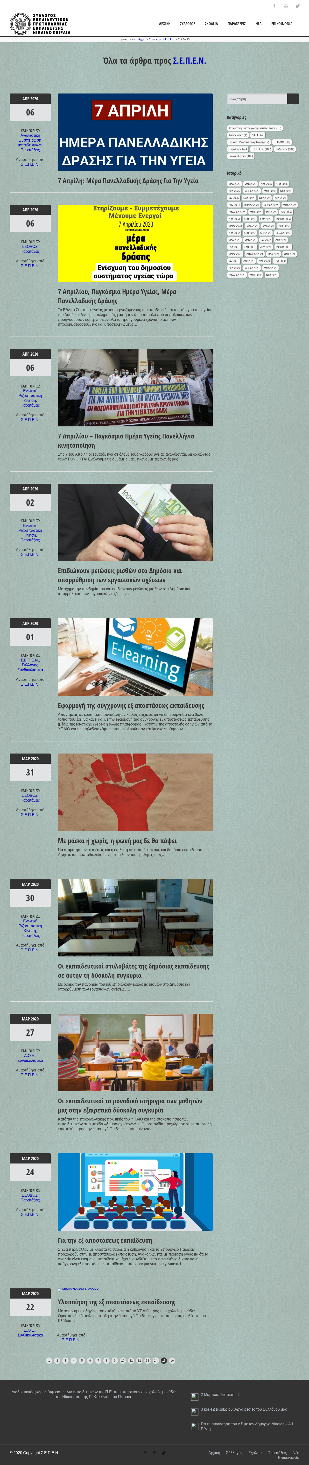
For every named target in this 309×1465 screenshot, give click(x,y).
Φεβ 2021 (289, 253)
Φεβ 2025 (285, 190)
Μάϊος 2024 (289, 204)
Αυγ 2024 (234, 204)
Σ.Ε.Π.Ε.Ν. (189, 60)
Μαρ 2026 (234, 183)
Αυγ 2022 (265, 232)
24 (30, 1172)
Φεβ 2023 (268, 225)
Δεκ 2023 (286, 211)
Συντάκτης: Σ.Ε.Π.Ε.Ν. (162, 39)
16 (172, 1360)
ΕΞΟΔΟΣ (30, 246)
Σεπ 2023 (265, 218)
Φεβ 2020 (271, 274)
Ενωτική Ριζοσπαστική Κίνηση (30, 395)
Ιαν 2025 (234, 197)
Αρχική (164, 23)
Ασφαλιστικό (236, 135)
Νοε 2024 (248, 197)
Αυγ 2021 (265, 246)
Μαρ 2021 (273, 253)
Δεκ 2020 (248, 260)
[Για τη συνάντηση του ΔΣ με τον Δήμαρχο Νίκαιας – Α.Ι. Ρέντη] (194, 1426)
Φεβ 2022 (250, 239)
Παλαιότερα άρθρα (195, 1359)
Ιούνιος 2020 (252, 267)
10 (123, 1360)
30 (30, 898)
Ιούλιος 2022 (283, 232)
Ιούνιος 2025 (252, 190)
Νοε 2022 (234, 232)
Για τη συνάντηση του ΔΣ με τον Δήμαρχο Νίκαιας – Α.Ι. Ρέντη (247, 1426)
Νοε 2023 (234, 218)
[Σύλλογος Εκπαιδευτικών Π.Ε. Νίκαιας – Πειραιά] (40, 33)
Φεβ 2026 (250, 183)
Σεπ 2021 (250, 246)
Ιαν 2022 (266, 239)
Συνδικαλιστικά (30, 670)
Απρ (26, 98)
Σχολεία (211, 23)
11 (131, 1360)
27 (30, 1032)
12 (139, 1360)
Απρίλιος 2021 (254, 253)
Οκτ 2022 (249, 232)
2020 (34, 98)
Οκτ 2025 (282, 183)
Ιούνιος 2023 (283, 218)
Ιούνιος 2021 (283, 246)
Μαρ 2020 (255, 274)
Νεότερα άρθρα (23, 1359)
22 (30, 1307)
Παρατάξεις (237, 23)
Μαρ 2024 (255, 211)
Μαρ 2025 (269, 190)
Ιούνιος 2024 (271, 204)
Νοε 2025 (266, 183)
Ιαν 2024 (271, 211)
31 (30, 772)
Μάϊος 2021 (235, 253)
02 (30, 502)
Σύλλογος (187, 23)
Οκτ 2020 (280, 260)
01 (30, 637)
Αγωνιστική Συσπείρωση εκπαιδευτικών (29, 140)
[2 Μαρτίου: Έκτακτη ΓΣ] (194, 1397)
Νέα (258, 23)
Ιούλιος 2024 (251, 204)
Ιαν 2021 (234, 260)
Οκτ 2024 (264, 197)
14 (155, 1360)
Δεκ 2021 (280, 239)
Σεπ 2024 (280, 197)
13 (147, 1360)
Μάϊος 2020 (270, 267)
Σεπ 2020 (234, 267)
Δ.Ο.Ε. (29, 1056)
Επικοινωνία (282, 23)
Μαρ (26, 758)
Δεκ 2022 (284, 225)
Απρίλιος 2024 (237, 211)
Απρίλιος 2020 (237, 274)
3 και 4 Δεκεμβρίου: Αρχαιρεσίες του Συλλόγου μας (244, 1409)
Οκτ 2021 (234, 246)
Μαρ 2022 (234, 239)
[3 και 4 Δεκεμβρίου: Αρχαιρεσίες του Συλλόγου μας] (194, 1411)
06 (30, 112)
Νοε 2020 (264, 260)
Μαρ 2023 (252, 225)
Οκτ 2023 (249, 218)
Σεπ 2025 (234, 190)
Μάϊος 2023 (235, 225)
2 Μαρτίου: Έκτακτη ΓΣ (220, 1395)
